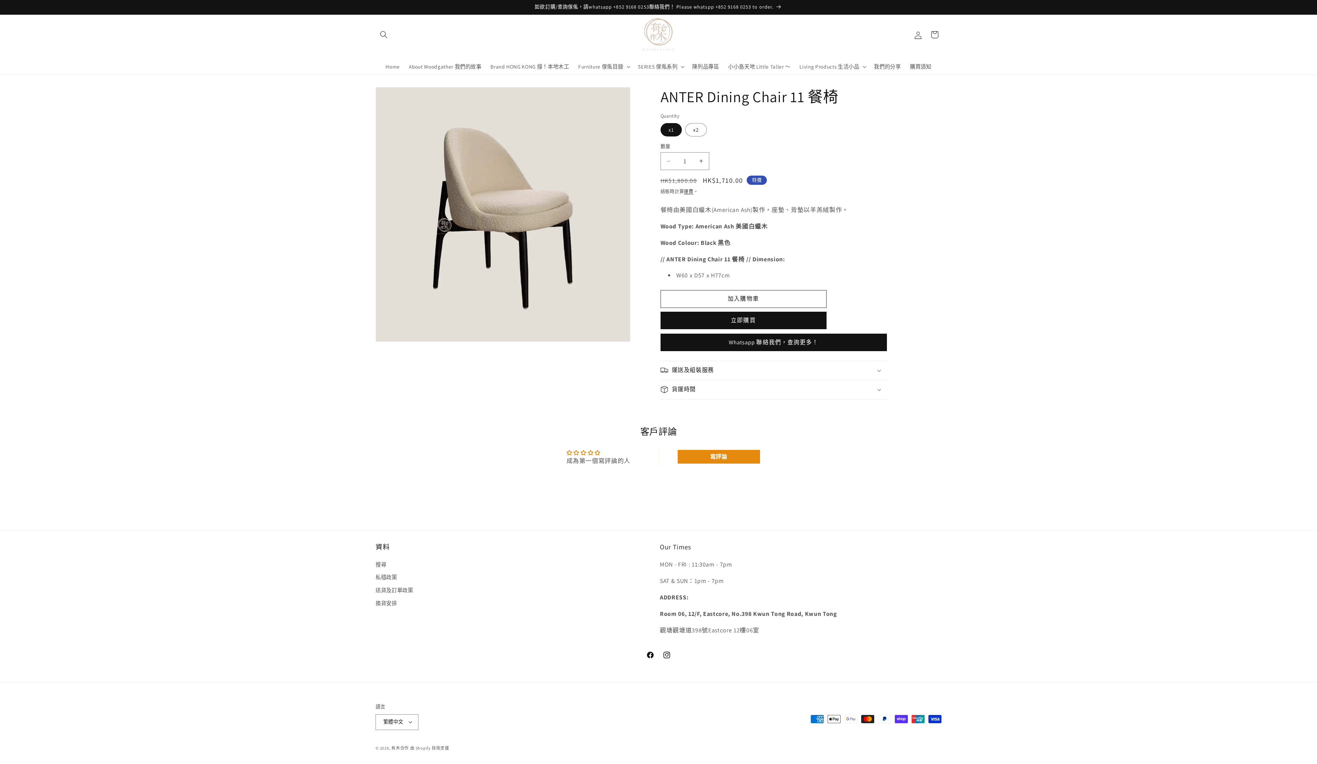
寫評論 (718, 456)
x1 (671, 129)
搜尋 (381, 564)
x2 (696, 129)
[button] (384, 34)
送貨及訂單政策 (394, 590)
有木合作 (400, 748)
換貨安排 (386, 603)
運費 (688, 191)
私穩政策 (386, 577)
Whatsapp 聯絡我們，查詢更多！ (774, 342)
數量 (666, 146)
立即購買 (743, 320)
